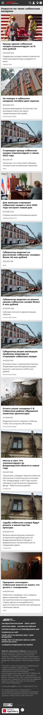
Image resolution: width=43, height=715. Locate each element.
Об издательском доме (12, 623)
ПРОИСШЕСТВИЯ (9, 116)
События (7, 488)
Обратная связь (9, 626)
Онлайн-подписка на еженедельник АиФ (20, 629)
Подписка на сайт (10, 632)
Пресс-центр (30, 623)
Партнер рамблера (20, 705)
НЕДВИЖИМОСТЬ (10, 218)
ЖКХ (4, 168)
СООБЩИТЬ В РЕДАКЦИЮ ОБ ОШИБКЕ (17, 645)
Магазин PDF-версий (26, 626)
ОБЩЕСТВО (7, 64)
